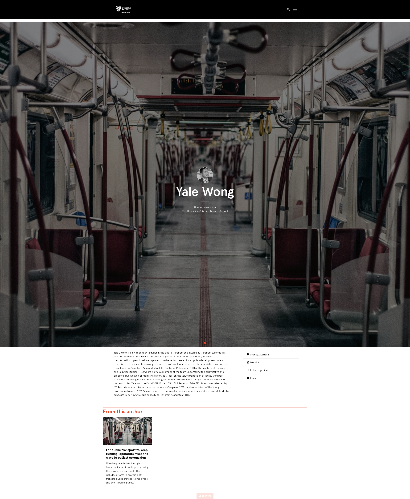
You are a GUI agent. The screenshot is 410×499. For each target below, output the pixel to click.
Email (252, 378)
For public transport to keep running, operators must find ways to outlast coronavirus (127, 453)
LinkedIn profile (258, 370)
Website (254, 362)
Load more (205, 496)
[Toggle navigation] (295, 9)
